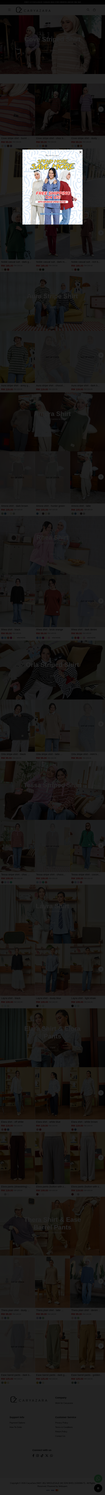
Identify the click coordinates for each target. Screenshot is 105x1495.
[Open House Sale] (52, 187)
